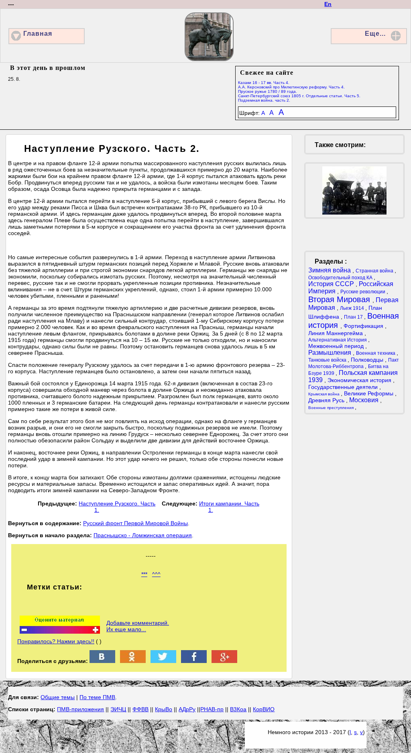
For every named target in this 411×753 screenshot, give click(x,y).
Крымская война (324, 394)
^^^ (156, 574)
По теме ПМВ (97, 697)
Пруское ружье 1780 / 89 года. (267, 91)
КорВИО (264, 709)
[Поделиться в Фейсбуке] (194, 661)
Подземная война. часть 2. (264, 100)
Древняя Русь (327, 400)
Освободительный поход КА (341, 277)
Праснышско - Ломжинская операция (143, 535)
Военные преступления (331, 407)
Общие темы (58, 697)
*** (144, 574)
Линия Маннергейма (336, 333)
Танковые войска (328, 360)
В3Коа (238, 709)
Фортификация (364, 326)
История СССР (332, 283)
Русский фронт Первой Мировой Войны (135, 523)
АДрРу (187, 709)
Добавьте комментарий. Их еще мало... (137, 626)
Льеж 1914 (352, 308)
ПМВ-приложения (80, 709)
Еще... (375, 33)
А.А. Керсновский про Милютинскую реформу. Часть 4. (291, 87)
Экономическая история (360, 380)
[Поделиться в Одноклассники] (133, 661)
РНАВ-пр (212, 709)
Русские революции (363, 292)
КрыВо (163, 709)
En (328, 4)
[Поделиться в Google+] (224, 661)
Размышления (330, 352)
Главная (37, 33)
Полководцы (368, 359)
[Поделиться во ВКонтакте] (102, 661)
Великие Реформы (369, 393)
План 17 (354, 317)
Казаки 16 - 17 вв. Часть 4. (263, 82)
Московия (364, 400)
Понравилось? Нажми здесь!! (55, 641)
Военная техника (376, 353)
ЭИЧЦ (118, 709)
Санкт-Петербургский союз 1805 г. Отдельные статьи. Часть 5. (299, 96)
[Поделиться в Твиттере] (163, 661)
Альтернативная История (338, 340)
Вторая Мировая (340, 299)
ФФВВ (140, 709)
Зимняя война (330, 270)
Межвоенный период (336, 346)
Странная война (375, 271)
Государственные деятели (343, 387)
